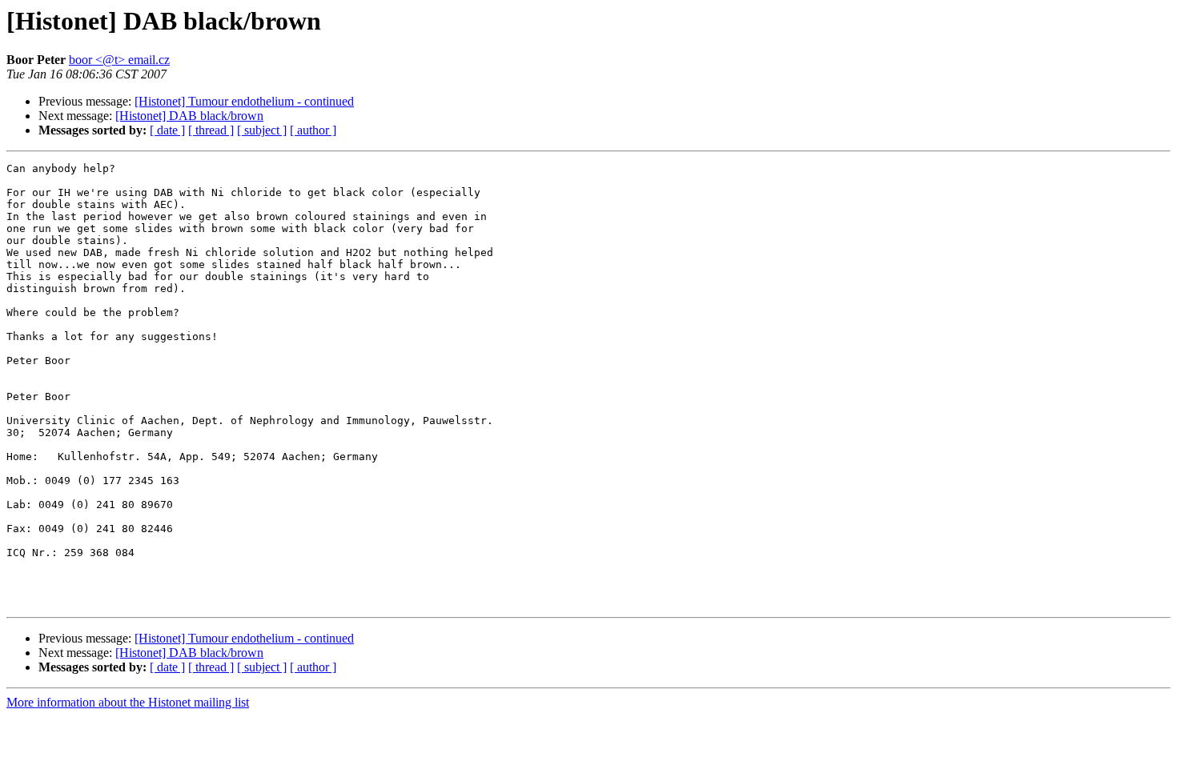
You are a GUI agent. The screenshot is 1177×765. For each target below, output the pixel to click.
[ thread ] (211, 130)
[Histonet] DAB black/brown (189, 115)
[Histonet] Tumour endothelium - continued (244, 101)
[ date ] (167, 130)
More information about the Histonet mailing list (127, 702)
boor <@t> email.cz (119, 59)
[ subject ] (262, 130)
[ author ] (313, 130)
